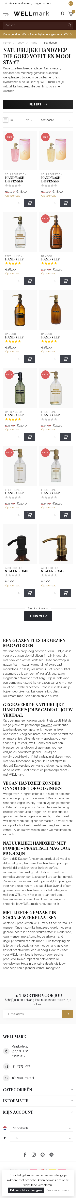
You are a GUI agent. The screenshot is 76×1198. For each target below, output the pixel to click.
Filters (35, 104)
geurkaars (44, 747)
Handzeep (50, 42)
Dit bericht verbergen (26, 1190)
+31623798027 (21, 1066)
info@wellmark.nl (23, 1077)
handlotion (26, 747)
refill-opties (51, 691)
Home (7, 42)
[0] (71, 13)
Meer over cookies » (57, 1190)
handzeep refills (49, 903)
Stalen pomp (16, 571)
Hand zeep (14, 259)
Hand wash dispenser (15, 179)
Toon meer (38, 616)
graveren (46, 725)
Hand (34, 42)
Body (20, 42)
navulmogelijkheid (15, 756)
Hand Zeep (50, 259)
